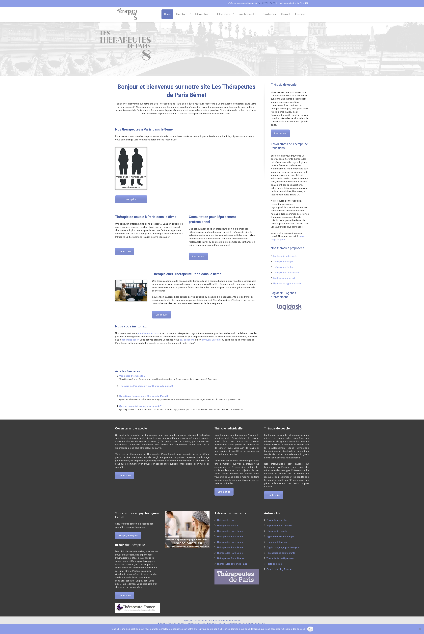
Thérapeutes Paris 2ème (230, 531)
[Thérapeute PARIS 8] (131, 290)
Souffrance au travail (284, 278)
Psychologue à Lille (276, 520)
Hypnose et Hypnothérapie (280, 536)
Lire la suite (125, 251)
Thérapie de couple (283, 261)
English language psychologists (282, 547)
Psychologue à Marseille (279, 525)
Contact (285, 14)
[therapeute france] (137, 607)
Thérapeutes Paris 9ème (230, 553)
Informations (224, 14)
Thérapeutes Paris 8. (210, 620)
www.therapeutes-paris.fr (129, 359)
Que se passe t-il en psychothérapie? (140, 406)
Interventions (202, 14)
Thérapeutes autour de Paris (232, 563)
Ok (310, 629)
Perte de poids (274, 563)
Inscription (300, 14)
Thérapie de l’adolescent (286, 272)
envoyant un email (211, 339)
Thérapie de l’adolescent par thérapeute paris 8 (146, 386)
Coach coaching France (279, 569)
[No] (420, 629)
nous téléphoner (130, 339)
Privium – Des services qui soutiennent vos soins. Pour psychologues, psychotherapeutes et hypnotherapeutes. (212, 623)
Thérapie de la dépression (280, 558)
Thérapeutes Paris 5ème (230, 536)
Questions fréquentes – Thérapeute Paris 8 (143, 396)
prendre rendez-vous (148, 333)
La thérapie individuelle (285, 256)
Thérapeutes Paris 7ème (230, 547)
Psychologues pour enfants (280, 553)
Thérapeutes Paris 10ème (230, 558)
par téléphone (187, 339)
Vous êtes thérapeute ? (132, 375)
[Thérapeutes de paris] (236, 576)
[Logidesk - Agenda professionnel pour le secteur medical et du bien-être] (290, 307)
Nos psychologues (128, 535)
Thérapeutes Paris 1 (227, 525)
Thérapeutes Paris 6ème (230, 542)
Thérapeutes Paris (226, 520)
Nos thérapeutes (247, 14)
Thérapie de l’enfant (283, 267)
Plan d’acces (269, 14)
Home (167, 14)
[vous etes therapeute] (131, 168)
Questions (181, 14)
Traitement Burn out (276, 542)
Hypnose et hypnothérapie (287, 283)
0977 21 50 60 (268, 3)
